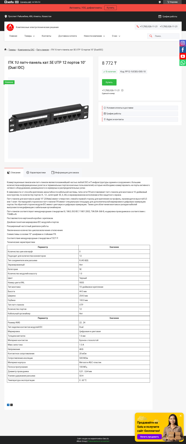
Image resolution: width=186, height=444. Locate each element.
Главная (13, 36)
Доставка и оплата (67, 36)
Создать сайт (25, 2)
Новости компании (93, 36)
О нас (114, 36)
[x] (11, 405)
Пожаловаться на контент (98, 441)
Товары (28, 36)
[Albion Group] (10, 27)
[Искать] (151, 36)
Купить (110, 7)
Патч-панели (42, 50)
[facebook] (8, 405)
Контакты (46, 36)
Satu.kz (106, 439)
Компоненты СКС (26, 50)
